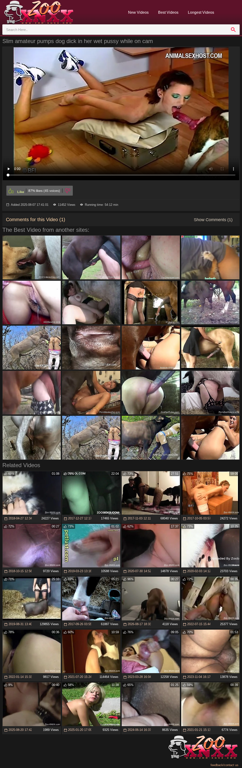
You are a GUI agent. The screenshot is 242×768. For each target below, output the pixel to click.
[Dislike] (67, 191)
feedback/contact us (224, 765)
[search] (233, 29)
